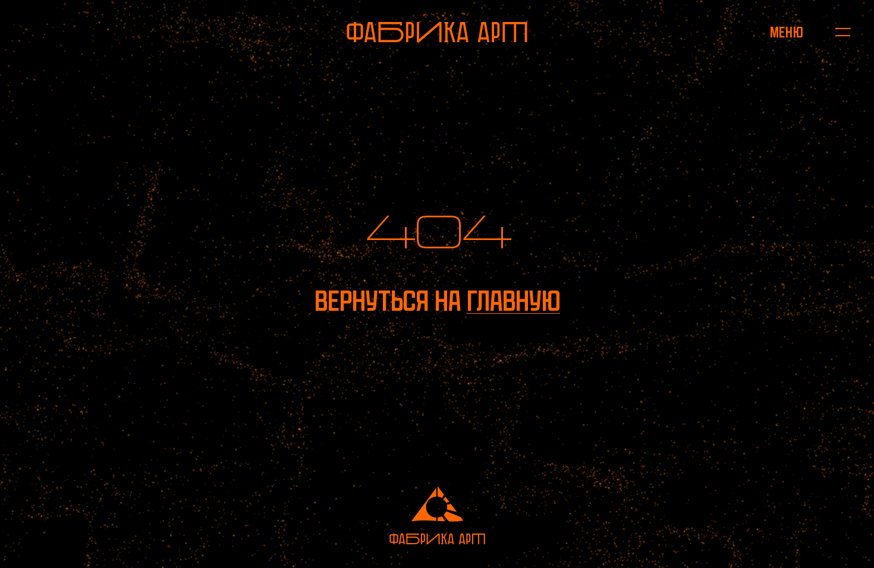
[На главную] (437, 32)
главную (513, 301)
